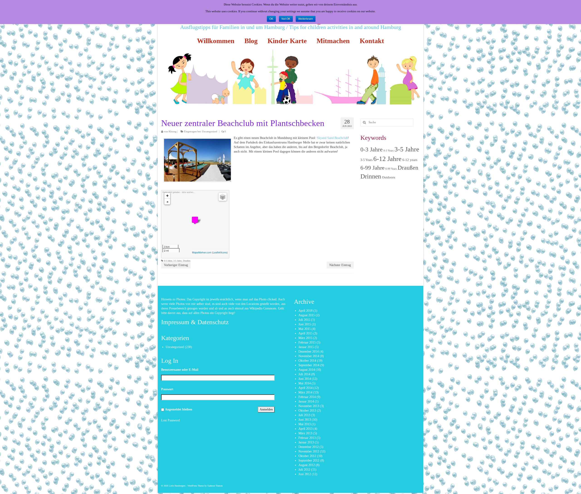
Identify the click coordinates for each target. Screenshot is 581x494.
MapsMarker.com (201, 252)
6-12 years (409, 160)
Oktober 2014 (307, 360)
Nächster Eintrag (340, 265)
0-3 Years (389, 150)
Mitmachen (333, 40)
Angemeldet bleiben (178, 409)
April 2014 (305, 388)
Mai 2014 (304, 383)
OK (271, 18)
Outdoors (388, 177)
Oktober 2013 (307, 410)
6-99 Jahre (372, 167)
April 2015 (305, 333)
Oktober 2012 (307, 456)
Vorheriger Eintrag (176, 265)
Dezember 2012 (308, 447)
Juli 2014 (304, 374)
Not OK (285, 18)
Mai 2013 (304, 424)
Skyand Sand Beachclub (332, 138)
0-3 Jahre (168, 260)
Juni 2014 (304, 378)
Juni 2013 (304, 419)
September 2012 (308, 460)
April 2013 (305, 428)
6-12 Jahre (387, 158)
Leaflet (216, 252)
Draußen (186, 260)
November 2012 (308, 451)
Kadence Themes (215, 485)
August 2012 (306, 465)
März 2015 (305, 338)
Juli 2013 (304, 415)
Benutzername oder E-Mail (179, 369)
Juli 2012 (304, 469)
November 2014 (308, 356)
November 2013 (308, 406)
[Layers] (223, 197)
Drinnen (370, 176)
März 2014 (305, 392)
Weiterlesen (305, 18)
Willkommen (215, 40)
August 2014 (306, 369)
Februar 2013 (307, 438)
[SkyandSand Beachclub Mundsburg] (195, 220)
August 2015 (306, 315)
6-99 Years (391, 169)
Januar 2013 (306, 442)
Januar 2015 (306, 347)
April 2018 (305, 310)
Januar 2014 (306, 401)
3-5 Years (366, 160)
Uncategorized (209, 131)
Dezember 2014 (308, 351)
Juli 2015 (304, 319)
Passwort (167, 389)
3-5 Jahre (177, 260)
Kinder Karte (287, 40)
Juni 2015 (304, 324)
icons (224, 252)
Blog (251, 40)
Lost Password (170, 420)
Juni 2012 (304, 474)
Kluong (173, 131)
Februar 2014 (307, 397)
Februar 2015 (307, 342)
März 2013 (305, 433)
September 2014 (308, 365)
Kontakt (372, 40)
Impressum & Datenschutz (195, 322)
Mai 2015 (304, 329)
